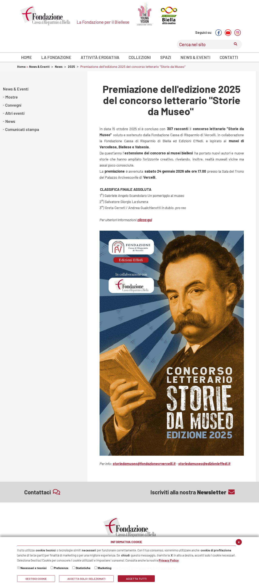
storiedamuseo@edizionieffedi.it (204, 463)
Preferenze (61, 568)
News (59, 66)
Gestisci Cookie (36, 578)
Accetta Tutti (136, 578)
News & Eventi (39, 66)
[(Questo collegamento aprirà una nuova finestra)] (218, 32)
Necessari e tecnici (33, 568)
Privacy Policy (169, 560)
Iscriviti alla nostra (188, 492)
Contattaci (37, 492)
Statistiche (83, 568)
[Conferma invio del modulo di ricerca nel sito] (235, 44)
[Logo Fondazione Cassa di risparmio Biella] (45, 15)
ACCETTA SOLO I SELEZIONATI (86, 578)
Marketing (104, 568)
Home (21, 66)
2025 (71, 66)
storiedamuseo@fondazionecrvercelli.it (144, 463)
